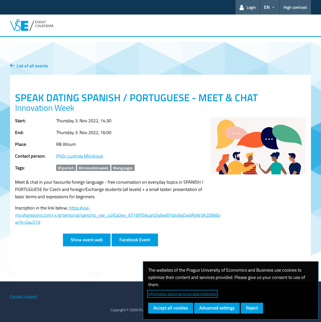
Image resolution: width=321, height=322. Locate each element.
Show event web (87, 239)
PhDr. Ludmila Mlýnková (79, 156)
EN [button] (267, 7)
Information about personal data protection (182, 294)
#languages (123, 168)
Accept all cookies (170, 307)
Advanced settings (216, 307)
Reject (252, 307)
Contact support (23, 296)
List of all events (31, 65)
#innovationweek (93, 168)
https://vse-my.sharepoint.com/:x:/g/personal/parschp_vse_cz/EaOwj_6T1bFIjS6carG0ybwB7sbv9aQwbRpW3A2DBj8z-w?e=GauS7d (118, 215)
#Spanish (66, 168)
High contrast (295, 7)
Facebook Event (134, 239)
